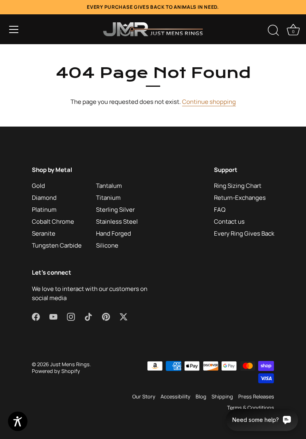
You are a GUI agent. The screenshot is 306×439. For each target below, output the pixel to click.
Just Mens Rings (70, 364)
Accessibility (175, 396)
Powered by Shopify (56, 371)
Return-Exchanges (240, 197)
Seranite (43, 233)
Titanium (108, 197)
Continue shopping (209, 102)
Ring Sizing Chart (237, 185)
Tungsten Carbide (57, 245)
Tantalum (109, 185)
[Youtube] (53, 316)
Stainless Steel (117, 221)
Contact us (229, 221)
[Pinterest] (106, 316)
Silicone (107, 245)
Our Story (143, 396)
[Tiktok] (88, 316)
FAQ (220, 209)
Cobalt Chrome (53, 221)
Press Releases (256, 396)
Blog (201, 396)
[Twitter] (124, 316)
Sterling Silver (115, 209)
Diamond (44, 197)
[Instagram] (71, 316)
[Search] (273, 30)
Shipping (222, 396)
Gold (38, 185)
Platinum (44, 209)
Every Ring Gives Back (244, 233)
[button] (14, 29)
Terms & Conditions (250, 407)
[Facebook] (36, 316)
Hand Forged (113, 233)
